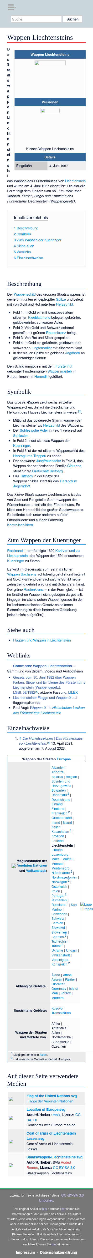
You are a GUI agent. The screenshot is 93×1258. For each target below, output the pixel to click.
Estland (57, 804)
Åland (56, 974)
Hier (63, 1209)
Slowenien (59, 932)
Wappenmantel (59, 371)
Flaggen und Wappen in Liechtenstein (42, 639)
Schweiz (58, 918)
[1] (79, 411)
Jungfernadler (41, 347)
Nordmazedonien (64, 877)
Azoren (57, 979)
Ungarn (71, 950)
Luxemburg (60, 854)
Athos (67, 974)
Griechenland (62, 817)
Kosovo (57, 1008)
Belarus (57, 776)
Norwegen (59, 881)
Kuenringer (21, 445)
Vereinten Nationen (32, 865)
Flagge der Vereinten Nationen (49, 1100)
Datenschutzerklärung (58, 1252)
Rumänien (59, 900)
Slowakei (58, 927)
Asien (43, 1054)
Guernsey (59, 988)
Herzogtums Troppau (29, 455)
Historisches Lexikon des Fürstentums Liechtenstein (49, 710)
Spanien (58, 936)
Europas (64, 759)
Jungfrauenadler (48, 460)
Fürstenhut (64, 366)
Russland (59, 904)
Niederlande (61, 872)
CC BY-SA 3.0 (64, 1167)
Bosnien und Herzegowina (61, 783)
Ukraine (57, 950)
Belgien (71, 776)
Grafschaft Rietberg (47, 470)
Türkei (56, 945)
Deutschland (61, 799)
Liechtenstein (75, 180)
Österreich (59, 886)
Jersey (66, 992)
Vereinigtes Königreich (60, 961)
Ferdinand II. (16, 550)
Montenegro (61, 868)
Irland (56, 822)
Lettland (58, 840)
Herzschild (64, 304)
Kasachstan (60, 831)
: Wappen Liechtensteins (42, 665)
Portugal (58, 895)
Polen (56, 891)
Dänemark (59, 794)
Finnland (58, 808)
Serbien (57, 922)
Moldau (67, 858)
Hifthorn (27, 475)
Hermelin (41, 376)
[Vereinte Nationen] (13, 865)
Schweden (59, 913)
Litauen (57, 849)
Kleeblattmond (39, 317)
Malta (56, 858)
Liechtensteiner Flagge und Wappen (40, 697)
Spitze (61, 299)
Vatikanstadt (36, 870)
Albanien (58, 767)
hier (44, 1209)
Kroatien (58, 836)
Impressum (25, 1252)
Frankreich (59, 813)
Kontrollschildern (20, 524)
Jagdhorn (72, 352)
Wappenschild (25, 294)
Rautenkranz (56, 332)
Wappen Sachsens (21, 573)
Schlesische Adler (34, 430)
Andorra (58, 771)
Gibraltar (58, 983)
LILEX (73, 692)
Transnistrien (61, 1012)
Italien (56, 826)
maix (56, 1114)
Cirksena (74, 465)
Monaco (57, 863)
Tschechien (60, 941)
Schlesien (20, 435)
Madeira (58, 997)
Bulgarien (59, 790)
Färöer (70, 979)
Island (67, 822)
